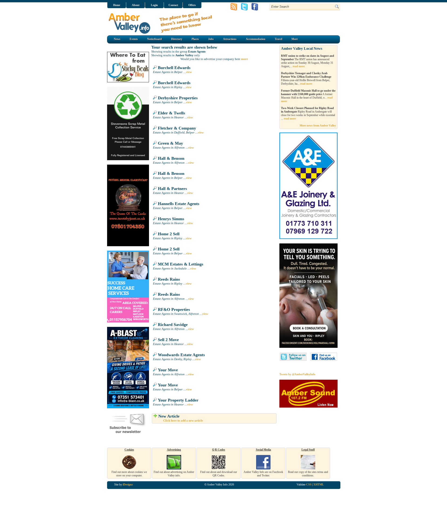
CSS (309, 484)
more (244, 59)
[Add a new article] (155, 416)
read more (299, 66)
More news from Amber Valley (318, 125)
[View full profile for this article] (155, 67)
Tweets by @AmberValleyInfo (297, 374)
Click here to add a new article (183, 420)
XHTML (318, 484)
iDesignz (128, 484)
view (189, 72)
